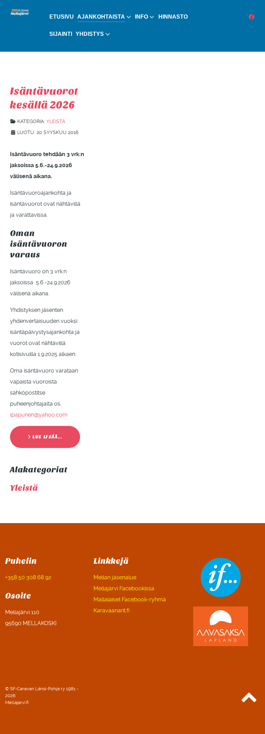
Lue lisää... (47, 436)
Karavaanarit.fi (111, 610)
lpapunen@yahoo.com (39, 414)
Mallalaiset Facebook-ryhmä (130, 599)
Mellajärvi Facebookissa (124, 588)
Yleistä (55, 121)
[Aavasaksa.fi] (221, 626)
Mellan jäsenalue (115, 577)
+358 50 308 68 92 (28, 577)
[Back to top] (249, 700)
